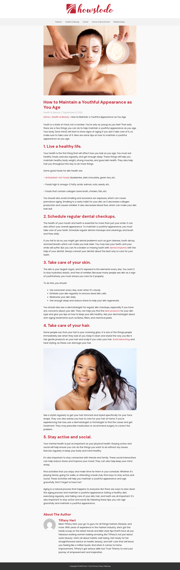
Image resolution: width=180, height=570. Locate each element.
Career (85, 22)
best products (112, 310)
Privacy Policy (98, 566)
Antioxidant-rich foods (57, 177)
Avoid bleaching (121, 339)
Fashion (58, 22)
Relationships (119, 22)
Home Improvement (101, 22)
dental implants (118, 247)
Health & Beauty (72, 22)
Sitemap (107, 566)
